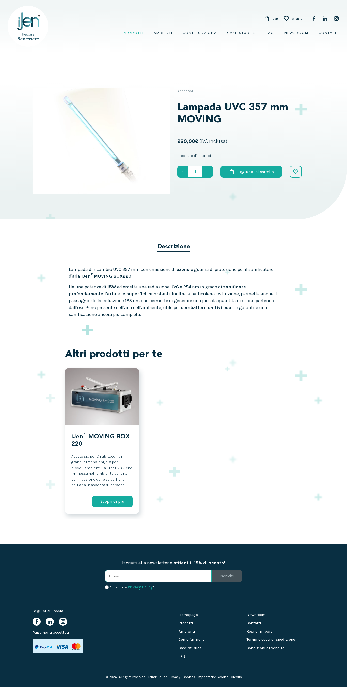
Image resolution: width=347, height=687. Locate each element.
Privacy (175, 677)
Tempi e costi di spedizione (271, 639)
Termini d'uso (157, 677)
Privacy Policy (140, 587)
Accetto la (131, 587)
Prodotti (133, 33)
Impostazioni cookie (213, 677)
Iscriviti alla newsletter (173, 563)
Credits (236, 677)
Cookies (189, 677)
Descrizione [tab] (173, 247)
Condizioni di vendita (266, 648)
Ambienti (163, 33)
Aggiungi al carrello (251, 171)
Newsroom (296, 33)
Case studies (241, 33)
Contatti (328, 33)
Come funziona (200, 33)
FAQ (270, 33)
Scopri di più (112, 501)
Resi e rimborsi (260, 631)
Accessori (186, 91)
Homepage (188, 614)
